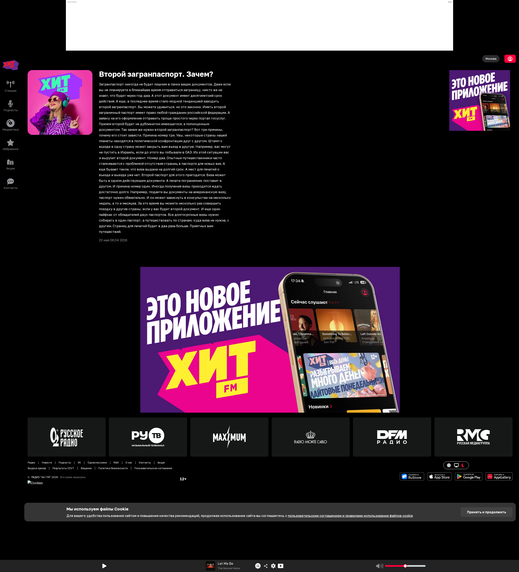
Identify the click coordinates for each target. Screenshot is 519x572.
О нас (128, 462)
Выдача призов (37, 468)
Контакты (145, 462)
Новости (47, 462)
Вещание (86, 468)
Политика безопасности (113, 468)
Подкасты (65, 462)
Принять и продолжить (486, 512)
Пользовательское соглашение (153, 468)
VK (79, 462)
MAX (116, 462)
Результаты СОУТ (63, 468)
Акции (161, 462)
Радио (31, 462)
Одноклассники (97, 462)
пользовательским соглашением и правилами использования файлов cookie (350, 516)
